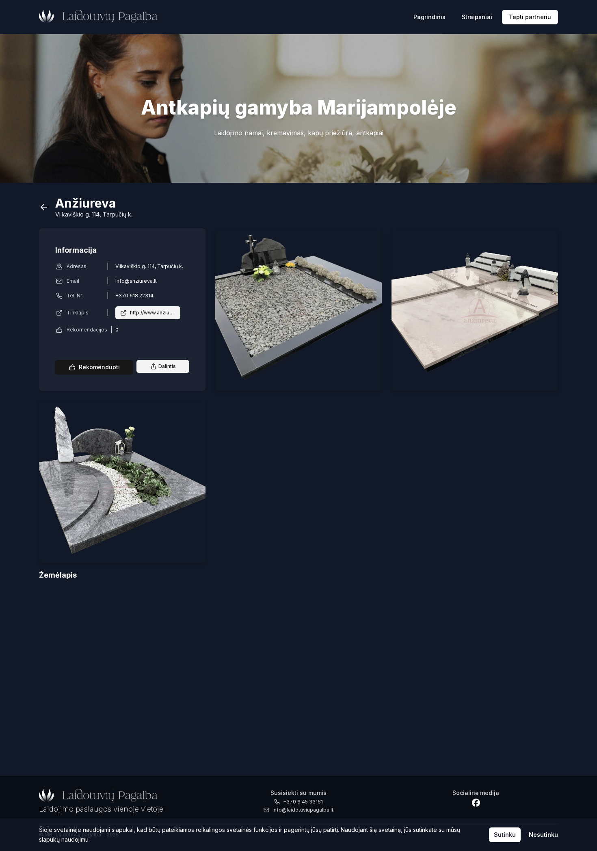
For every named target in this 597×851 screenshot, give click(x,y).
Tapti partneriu (530, 16)
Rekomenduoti (99, 367)
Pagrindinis (429, 16)
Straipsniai (477, 16)
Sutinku (505, 834)
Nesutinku (543, 834)
